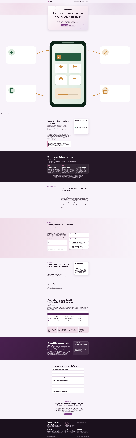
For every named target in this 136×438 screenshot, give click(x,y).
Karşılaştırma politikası (66, 423)
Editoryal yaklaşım (66, 422)
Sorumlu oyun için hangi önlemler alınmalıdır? (60, 391)
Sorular (87, 1)
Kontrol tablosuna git (64, 25)
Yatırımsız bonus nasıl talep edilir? (58, 374)
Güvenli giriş (79, 1)
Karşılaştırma (83, 1)
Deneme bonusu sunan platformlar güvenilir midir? (60, 369)
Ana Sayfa (49, 31)
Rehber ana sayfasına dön (68, 413)
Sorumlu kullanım (72, 25)
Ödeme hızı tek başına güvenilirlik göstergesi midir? (60, 380)
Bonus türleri (76, 1)
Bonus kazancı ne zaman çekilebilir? (58, 388)
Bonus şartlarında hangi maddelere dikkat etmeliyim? (61, 377)
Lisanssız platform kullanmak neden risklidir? (59, 383)
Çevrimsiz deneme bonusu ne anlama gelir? (59, 372)
